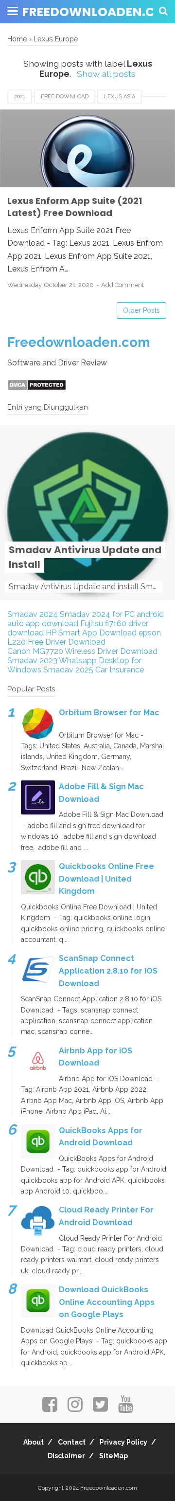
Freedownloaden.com (78, 342)
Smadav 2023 (32, 660)
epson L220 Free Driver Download (84, 637)
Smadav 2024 (32, 614)
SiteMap (113, 1456)
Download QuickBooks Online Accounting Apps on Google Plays (107, 1302)
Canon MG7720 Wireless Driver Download (82, 651)
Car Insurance (119, 669)
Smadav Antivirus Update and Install (85, 557)
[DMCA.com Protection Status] (36, 388)
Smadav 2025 (68, 669)
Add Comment (122, 285)
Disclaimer (66, 1456)
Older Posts (141, 310)
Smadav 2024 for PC (97, 614)
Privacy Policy (123, 1442)
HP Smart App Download (91, 632)
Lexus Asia (119, 96)
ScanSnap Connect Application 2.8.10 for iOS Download (108, 971)
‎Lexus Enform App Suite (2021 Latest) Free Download (74, 207)
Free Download (64, 96)
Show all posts (106, 74)
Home (17, 39)
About (33, 1442)
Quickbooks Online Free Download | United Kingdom (106, 879)
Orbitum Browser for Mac (109, 712)
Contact (72, 1442)
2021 (19, 96)
